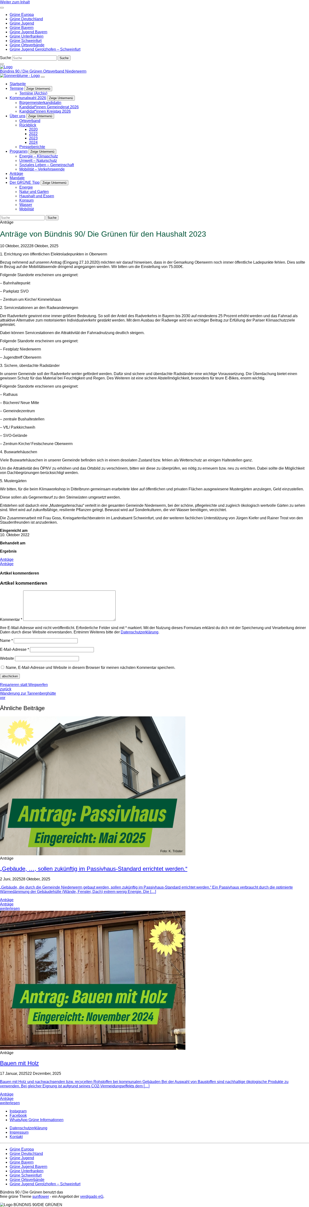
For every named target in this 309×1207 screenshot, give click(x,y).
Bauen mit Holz (19, 1063)
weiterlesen (10, 908)
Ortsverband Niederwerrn (64, 71)
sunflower (40, 1196)
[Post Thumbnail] (92, 854)
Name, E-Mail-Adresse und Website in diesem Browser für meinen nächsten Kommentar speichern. (90, 667)
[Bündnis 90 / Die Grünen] (6, 67)
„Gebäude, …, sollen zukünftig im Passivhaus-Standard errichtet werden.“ (93, 868)
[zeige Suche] (2, 64)
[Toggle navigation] (2, 7)
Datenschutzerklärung (139, 632)
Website (7, 658)
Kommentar (11, 619)
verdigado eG (91, 1196)
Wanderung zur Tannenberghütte (28, 695)
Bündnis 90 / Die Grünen (21, 71)
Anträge (7, 559)
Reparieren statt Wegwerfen (24, 687)
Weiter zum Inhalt (15, 2)
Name (6, 640)
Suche (5, 58)
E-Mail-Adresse (14, 649)
